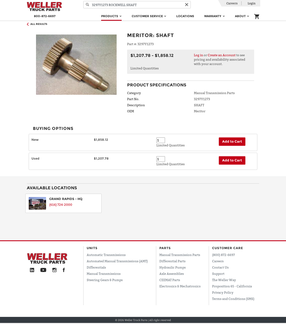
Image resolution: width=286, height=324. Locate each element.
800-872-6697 (44, 16)
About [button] (241, 16)
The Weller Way (224, 280)
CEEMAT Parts (169, 280)
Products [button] (110, 16)
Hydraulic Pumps (172, 267)
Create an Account (222, 55)
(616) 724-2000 (60, 204)
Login (251, 3)
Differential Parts (172, 261)
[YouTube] (43, 270)
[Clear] (186, 4)
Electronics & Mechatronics (180, 286)
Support (218, 273)
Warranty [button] (213, 16)
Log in (198, 55)
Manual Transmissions (104, 273)
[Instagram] (54, 270)
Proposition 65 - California (232, 286)
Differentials (96, 267)
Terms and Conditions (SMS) (233, 299)
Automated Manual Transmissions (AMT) (117, 261)
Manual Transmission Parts (179, 255)
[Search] (87, 4)
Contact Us (220, 267)
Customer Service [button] (148, 16)
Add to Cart (232, 141)
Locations (185, 16)
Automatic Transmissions (106, 255)
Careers (232, 3)
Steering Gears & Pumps (105, 280)
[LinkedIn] (32, 270)
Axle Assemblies (171, 273)
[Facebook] (64, 270)
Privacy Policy (222, 292)
